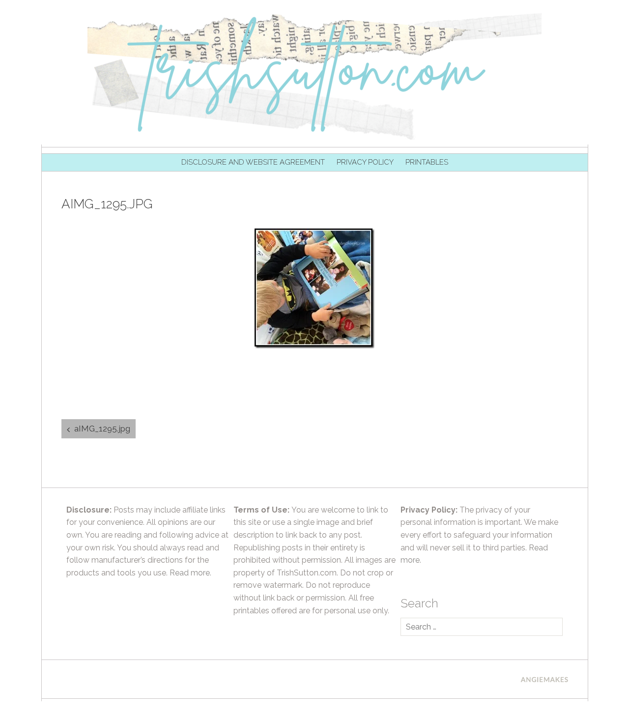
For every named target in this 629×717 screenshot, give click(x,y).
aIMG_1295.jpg (102, 428)
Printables (426, 162)
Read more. (190, 572)
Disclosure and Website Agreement (253, 162)
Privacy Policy (365, 162)
